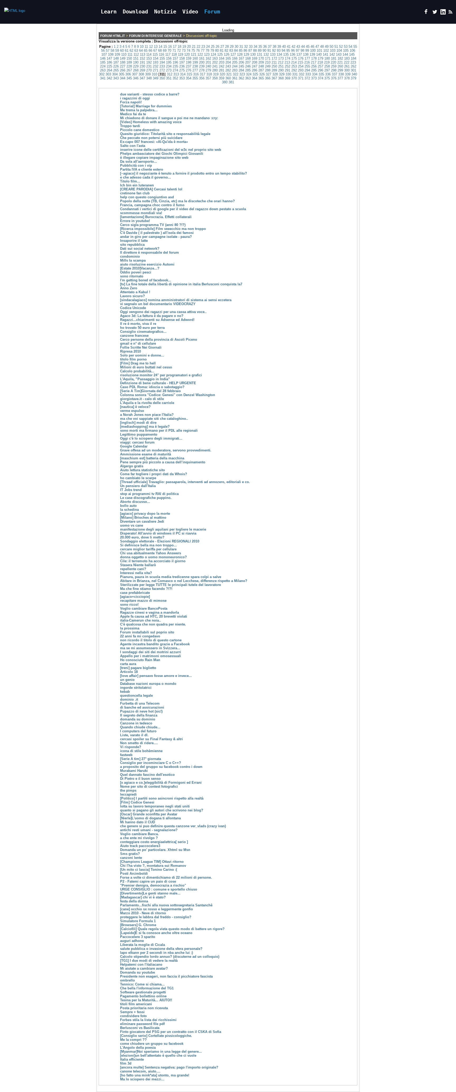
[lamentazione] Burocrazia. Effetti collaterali (156, 217)
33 (251, 47)
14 (160, 47)
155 (162, 58)
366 (267, 78)
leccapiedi (128, 794)
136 (292, 54)
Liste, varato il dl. (134, 735)
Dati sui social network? (139, 249)
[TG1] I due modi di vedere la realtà (149, 961)
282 (228, 70)
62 (131, 50)
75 (193, 50)
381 (231, 82)
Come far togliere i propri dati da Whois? (153, 474)
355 (195, 78)
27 (222, 47)
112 (136, 54)
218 (320, 62)
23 (203, 47)
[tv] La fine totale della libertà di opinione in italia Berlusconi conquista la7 (181, 284)
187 (116, 62)
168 (248, 58)
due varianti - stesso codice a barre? (149, 94)
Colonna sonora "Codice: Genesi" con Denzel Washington (167, 395)
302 (101, 74)
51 (336, 47)
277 (195, 70)
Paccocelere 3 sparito (137, 937)
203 (221, 62)
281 (221, 70)
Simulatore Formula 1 (138, 921)
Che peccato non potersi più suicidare (151, 138)
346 (136, 78)
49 (327, 47)
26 (217, 47)
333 (308, 74)
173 (281, 58)
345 (129, 78)
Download (135, 11)
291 (287, 70)
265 (116, 70)
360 (228, 78)
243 (228, 66)
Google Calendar (134, 446)
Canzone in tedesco (136, 723)
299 (340, 70)
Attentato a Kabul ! (135, 292)
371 (300, 78)
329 (281, 74)
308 (141, 74)
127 (233, 54)
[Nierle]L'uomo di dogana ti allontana (150, 818)
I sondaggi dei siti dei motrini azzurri (150, 652)
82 (226, 50)
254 (300, 66)
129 (246, 54)
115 (155, 54)
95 (288, 50)
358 (215, 78)
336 (328, 74)
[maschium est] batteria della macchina (152, 458)
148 (116, 58)
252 (287, 66)
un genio (127, 680)
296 (320, 70)
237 (188, 66)
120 (187, 54)
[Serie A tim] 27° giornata (140, 759)
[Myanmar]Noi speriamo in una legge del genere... (161, 1051)
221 (340, 62)
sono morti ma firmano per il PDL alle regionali (159, 430)
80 (217, 50)
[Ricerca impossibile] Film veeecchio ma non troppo (163, 229)
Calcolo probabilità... (137, 371)
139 (312, 54)
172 (274, 58)
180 (327, 58)
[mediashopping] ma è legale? (145, 427)
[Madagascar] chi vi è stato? (143, 897)
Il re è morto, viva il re (138, 324)
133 (273, 54)
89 (260, 50)
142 (332, 54)
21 (194, 47)
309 (148, 74)
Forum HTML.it (112, 36)
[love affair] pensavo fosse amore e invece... (156, 676)
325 (255, 74)
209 (261, 62)
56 (103, 50)
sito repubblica (132, 245)
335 (321, 74)
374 (320, 78)
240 (208, 66)
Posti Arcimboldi (134, 873)
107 (104, 54)
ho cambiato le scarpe (138, 478)
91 (269, 50)
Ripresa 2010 (130, 351)
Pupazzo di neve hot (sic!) (141, 711)
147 (109, 58)
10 (142, 47)
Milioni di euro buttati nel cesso (146, 367)
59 (117, 50)
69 (165, 50)
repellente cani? (133, 569)
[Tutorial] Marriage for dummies (146, 106)
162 (208, 58)
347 (142, 78)
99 (307, 50)
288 (267, 70)
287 (261, 70)
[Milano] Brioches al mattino (143, 517)
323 (242, 74)
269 (142, 70)
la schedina (129, 510)
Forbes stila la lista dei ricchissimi (148, 1020)
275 (182, 70)
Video (190, 11)
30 (236, 47)
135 (286, 54)
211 (274, 62)
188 (122, 62)
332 (301, 74)
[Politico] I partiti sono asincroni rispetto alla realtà (161, 798)
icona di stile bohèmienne (141, 751)
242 (221, 66)
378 (347, 78)
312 (169, 74)
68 (160, 50)
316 (196, 74)
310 (154, 74)
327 (268, 74)
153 (149, 58)
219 (327, 62)
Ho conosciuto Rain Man (140, 660)
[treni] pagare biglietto (138, 668)
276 (188, 70)
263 (103, 70)
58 (112, 50)
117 (167, 54)
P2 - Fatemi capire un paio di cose (148, 881)
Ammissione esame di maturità (145, 454)
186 (109, 62)
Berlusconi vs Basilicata (139, 1028)
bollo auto (128, 506)
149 (122, 58)
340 (354, 74)
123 (207, 54)
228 (129, 66)
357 (208, 78)
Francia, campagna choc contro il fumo (152, 205)
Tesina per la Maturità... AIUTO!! (146, 1000)
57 (108, 50)
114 (148, 54)
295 (314, 70)
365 (261, 78)
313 (176, 74)
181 (333, 58)
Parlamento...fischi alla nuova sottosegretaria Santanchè (166, 905)
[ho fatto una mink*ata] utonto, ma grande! (154, 1075)
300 (347, 70)
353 (182, 78)
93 (279, 50)
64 (141, 50)
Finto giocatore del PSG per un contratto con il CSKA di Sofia (170, 1032)
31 (241, 47)
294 (307, 70)
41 (289, 47)
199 (195, 62)
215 (300, 62)
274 (175, 70)
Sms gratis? (130, 854)
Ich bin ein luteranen (137, 185)
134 (279, 54)
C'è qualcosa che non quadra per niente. (153, 624)
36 (265, 47)
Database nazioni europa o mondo (148, 684)
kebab (125, 692)
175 (294, 58)
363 (248, 78)
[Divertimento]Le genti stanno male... (150, 893)
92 (274, 50)
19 (184, 47)
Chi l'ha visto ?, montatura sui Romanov (153, 866)
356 (202, 78)
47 (317, 47)
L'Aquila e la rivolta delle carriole (147, 403)
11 (146, 47)
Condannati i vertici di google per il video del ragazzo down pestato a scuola (183, 209)
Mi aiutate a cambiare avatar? (144, 968)
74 (188, 50)
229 (136, 66)
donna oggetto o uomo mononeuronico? (153, 557)
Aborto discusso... (135, 502)
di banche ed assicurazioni (142, 707)
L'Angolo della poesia (138, 1048)
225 (109, 66)
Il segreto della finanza (138, 715)
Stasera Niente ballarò (138, 565)
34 (255, 47)
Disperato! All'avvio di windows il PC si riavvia (158, 533)
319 (215, 74)
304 (115, 74)
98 (302, 50)
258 (327, 66)
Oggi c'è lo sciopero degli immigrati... (151, 438)
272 (162, 70)
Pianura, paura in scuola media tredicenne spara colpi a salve (170, 577)
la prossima (129, 628)
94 (283, 50)
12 (151, 47)
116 (161, 54)
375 (327, 78)
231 (149, 66)
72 (179, 50)
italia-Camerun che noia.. (140, 620)
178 (314, 58)
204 (228, 62)
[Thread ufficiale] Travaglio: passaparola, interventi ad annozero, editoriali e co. (185, 482)
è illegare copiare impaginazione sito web (154, 158)
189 (129, 62)
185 (103, 62)
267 (129, 70)
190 (136, 62)
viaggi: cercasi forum (137, 442)
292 (294, 70)
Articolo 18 (129, 672)
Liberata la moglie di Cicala (142, 945)
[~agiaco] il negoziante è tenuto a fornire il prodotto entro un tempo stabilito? (183, 173)
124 (213, 54)
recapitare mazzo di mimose (143, 601)
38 (274, 47)
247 (254, 66)
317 (202, 74)
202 (215, 62)
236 (182, 66)
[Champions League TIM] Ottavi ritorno (152, 862)
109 (117, 54)
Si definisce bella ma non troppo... (148, 545)
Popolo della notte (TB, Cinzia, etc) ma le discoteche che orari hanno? (177, 201)
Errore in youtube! (135, 221)
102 (326, 50)
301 (353, 70)
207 (248, 62)
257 (320, 66)
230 (142, 66)
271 (155, 70)
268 (136, 70)
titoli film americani (136, 1004)
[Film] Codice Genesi (137, 802)
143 (338, 54)
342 (109, 78)
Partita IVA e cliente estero (141, 169)
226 (116, 66)
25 (213, 47)
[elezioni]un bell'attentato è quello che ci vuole (158, 1055)
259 (333, 66)
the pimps (128, 790)
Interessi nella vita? (136, 573)
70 (169, 50)
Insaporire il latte (134, 241)
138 (305, 54)
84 (236, 50)
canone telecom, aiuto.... (140, 1071)
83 (231, 50)
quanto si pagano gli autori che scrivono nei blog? (161, 810)
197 (182, 62)
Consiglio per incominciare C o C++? (150, 763)
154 (155, 58)
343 (116, 78)
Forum (212, 11)
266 (122, 70)
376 (333, 78)
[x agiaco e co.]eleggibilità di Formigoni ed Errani (161, 783)
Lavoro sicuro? (132, 296)
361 (235, 78)
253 (294, 66)
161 (202, 58)
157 (175, 58)
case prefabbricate (135, 593)
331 (295, 74)
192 (149, 62)
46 (312, 47)
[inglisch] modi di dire (138, 423)
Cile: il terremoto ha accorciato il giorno (153, 561)
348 (149, 78)
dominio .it (129, 699)
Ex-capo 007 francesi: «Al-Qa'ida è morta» (154, 142)
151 (136, 58)
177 (307, 58)
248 (261, 66)
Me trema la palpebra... (139, 110)
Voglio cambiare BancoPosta (143, 608)
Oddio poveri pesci (135, 272)
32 (246, 47)
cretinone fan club (135, 193)
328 (275, 74)
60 (122, 50)
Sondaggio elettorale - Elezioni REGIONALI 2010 (159, 541)
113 (142, 54)
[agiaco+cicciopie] (135, 597)
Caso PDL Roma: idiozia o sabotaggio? (152, 387)
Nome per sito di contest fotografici (149, 786)
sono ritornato (131, 276)
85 (241, 50)
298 (333, 70)
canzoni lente (131, 858)
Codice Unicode (133, 308)
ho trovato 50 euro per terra (142, 328)
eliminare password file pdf (142, 1024)
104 (339, 50)
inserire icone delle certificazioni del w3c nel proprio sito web (170, 150)
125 (220, 54)
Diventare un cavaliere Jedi (142, 521)
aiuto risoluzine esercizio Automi (147, 264)
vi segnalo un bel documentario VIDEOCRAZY (158, 304)
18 (179, 47)
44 (303, 47)
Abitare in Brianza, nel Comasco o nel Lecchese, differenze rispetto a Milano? (183, 581)
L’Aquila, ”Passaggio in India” (145, 379)
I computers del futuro (138, 731)
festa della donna (134, 901)
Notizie (165, 11)
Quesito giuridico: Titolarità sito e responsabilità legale (165, 134)
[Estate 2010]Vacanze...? (139, 268)
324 (248, 74)
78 (207, 50)
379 (353, 78)
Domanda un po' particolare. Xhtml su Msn (155, 850)
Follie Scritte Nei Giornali (141, 347)
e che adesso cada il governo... (145, 177)
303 (108, 74)
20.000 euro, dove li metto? (142, 537)
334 (314, 74)
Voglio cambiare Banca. (139, 834)
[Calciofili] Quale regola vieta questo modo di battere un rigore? (172, 929)
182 (340, 58)
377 (340, 78)
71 (174, 50)
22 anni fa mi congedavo (140, 636)
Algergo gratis (131, 466)
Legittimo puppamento (138, 434)
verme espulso (132, 411)
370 (294, 78)
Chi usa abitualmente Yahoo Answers (150, 553)
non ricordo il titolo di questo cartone (151, 640)
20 (189, 47)
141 (325, 54)
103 (332, 50)
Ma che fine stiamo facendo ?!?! (146, 589)
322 (235, 74)
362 (241, 78)
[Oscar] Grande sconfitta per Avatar (148, 814)
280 (215, 70)
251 (281, 66)
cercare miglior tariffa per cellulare (148, 549)
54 (350, 47)
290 (281, 70)
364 (254, 78)
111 (129, 54)
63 (136, 50)
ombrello (127, 980)
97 (298, 50)
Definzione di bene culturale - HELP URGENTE (158, 383)
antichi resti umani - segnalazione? (149, 830)
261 (347, 66)
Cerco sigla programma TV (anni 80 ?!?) (153, 225)
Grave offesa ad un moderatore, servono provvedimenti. (165, 450)
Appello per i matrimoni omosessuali (150, 656)
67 (155, 50)
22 (198, 47)
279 (208, 70)
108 (110, 54)
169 (254, 58)
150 (129, 58)
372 (307, 78)
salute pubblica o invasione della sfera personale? (161, 949)
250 (274, 66)
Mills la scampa (133, 260)
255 (307, 66)
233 (162, 66)
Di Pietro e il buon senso (140, 779)
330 (288, 74)
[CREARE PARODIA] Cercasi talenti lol (151, 189)
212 (280, 62)
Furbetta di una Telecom (140, 703)
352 (175, 78)
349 (155, 78)
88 (255, 50)
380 (224, 82)
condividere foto (133, 1016)
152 (142, 58)
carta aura (128, 664)
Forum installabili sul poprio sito (147, 632)
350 (162, 78)
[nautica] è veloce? (135, 407)
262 (353, 66)
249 (267, 66)
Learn (109, 11)
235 (175, 66)
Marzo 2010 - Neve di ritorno (143, 913)
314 (183, 74)
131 (259, 54)
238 (195, 66)
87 (250, 50)
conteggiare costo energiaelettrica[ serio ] (154, 842)
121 (193, 54)
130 (253, 54)
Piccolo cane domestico (139, 130)
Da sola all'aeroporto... (138, 161)
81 (222, 50)
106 (352, 50)
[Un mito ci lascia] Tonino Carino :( (148, 870)
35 (260, 47)
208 (254, 62)
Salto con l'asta (132, 146)
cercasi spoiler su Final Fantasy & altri (151, 739)
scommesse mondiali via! (141, 213)
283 (235, 70)
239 (202, 66)
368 (281, 78)
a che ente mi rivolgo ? (139, 838)
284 (241, 70)
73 (184, 50)
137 (299, 54)
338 (341, 74)
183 (347, 58)
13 (156, 47)
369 (287, 78)
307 (134, 74)
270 (149, 70)
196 (175, 62)
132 (266, 54)
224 (103, 66)
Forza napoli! (131, 102)
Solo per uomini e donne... (142, 355)
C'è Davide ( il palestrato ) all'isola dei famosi (157, 233)
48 (322, 47)
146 (103, 58)
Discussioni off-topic (171, 41)
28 (227, 47)
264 (109, 70)
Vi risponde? (130, 747)
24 (208, 47)
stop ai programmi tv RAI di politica (149, 494)
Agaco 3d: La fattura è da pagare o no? (151, 316)
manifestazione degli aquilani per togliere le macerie (163, 529)
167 (241, 58)
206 (241, 62)
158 (182, 58)
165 (228, 58)
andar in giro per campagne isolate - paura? (156, 237)
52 (341, 47)
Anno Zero (128, 288)
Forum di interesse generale (155, 36)
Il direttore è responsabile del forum (149, 252)
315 (189, 74)
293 (300, 70)
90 (264, 50)
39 (279, 47)
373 (314, 78)
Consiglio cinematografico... (143, 332)
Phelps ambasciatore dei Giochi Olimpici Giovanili (161, 154)
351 (169, 78)
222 (346, 62)
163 (215, 58)
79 (212, 50)
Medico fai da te (133, 114)
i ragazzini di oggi (135, 98)
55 (355, 47)
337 (334, 74)
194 (162, 62)
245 (241, 66)
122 (200, 54)
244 (235, 66)
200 (202, 62)
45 (308, 47)
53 (346, 47)
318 (209, 74)
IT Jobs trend (131, 490)
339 (347, 74)
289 (274, 70)
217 (313, 62)
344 (122, 78)
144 (345, 54)
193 (155, 62)
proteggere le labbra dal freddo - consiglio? (155, 917)
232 (155, 66)
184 (353, 58)
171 (267, 58)
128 (240, 54)
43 (298, 47)
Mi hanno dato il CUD (137, 822)
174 (287, 58)
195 (169, 62)
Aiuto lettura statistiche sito (142, 470)
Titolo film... (130, 181)
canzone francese (134, 336)
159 (188, 58)
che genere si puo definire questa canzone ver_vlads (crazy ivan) (173, 826)
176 (300, 58)
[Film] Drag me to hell (138, 363)
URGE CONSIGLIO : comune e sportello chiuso (158, 889)
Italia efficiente (132, 1059)
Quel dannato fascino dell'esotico (147, 775)
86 (245, 50)
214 (294, 62)
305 (121, 74)
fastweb (126, 755)
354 (188, 78)
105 (346, 50)
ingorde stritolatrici (135, 688)
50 (331, 47)
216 (307, 62)
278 (202, 70)
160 (195, 58)
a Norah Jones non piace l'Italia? (147, 415)
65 (146, 50)
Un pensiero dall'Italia (138, 486)
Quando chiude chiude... (140, 727)
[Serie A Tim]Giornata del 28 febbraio (150, 391)
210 (267, 62)
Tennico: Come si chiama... (142, 984)
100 (313, 50)
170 (261, 58)
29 (232, 47)
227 (122, 66)
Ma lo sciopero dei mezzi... (142, 1079)
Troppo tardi (130, 126)
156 (169, 58)
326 (262, 74)
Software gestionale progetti (143, 992)
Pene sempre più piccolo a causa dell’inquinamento (162, 462)
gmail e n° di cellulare (138, 343)
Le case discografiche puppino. (146, 498)
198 (188, 62)
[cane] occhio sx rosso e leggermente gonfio (156, 909)
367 (274, 78)
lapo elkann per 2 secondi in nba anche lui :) (156, 953)
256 (314, 66)
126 (226, 54)
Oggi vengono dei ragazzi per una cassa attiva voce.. (163, 312)
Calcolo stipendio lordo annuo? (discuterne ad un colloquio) (169, 957)
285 (248, 70)
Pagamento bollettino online (143, 996)
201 (208, 62)
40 (284, 47)
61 (127, 50)
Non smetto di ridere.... (139, 743)
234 (169, 66)
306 (128, 74)
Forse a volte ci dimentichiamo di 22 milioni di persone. (166, 877)
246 (248, 66)
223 (353, 62)
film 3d (125, 1063)
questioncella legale (136, 695)
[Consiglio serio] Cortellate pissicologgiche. (156, 1036)
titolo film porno (133, 359)
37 (270, 47)
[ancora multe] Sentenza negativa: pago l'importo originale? (169, 1067)
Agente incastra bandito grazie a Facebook (155, 644)
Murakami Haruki (134, 771)
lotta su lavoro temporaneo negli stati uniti (155, 806)
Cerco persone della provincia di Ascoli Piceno (158, 339)
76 (198, 50)
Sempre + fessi (132, 1012)
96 (293, 50)
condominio (130, 256)
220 (333, 62)
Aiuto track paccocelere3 (140, 846)
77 (203, 50)
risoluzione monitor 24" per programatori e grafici (161, 375)
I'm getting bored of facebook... (145, 280)
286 (254, 70)
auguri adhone (132, 941)
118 (174, 54)
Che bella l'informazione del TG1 (147, 988)
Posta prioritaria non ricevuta (144, 1008)
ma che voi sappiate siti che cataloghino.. (154, 419)
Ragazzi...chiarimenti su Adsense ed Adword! (157, 320)
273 (169, 70)
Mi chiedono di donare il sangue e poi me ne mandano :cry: (169, 118)
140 (319, 54)
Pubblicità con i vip (136, 165)
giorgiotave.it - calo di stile (142, 399)
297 (327, 70)
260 (340, 66)
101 (319, 50)
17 (175, 47)
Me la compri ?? (133, 1040)
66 (150, 50)
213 (287, 62)
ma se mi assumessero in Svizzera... (150, 648)
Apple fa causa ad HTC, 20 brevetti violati (153, 616)
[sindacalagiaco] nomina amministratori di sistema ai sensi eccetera (175, 300)
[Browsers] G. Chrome (138, 925)
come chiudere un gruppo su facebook (151, 1044)
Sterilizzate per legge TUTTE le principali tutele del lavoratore (170, 585)
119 (180, 54)
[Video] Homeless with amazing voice (151, 122)
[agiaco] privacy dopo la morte (145, 514)
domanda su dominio (137, 719)
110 (123, 54)
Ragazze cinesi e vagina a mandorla (149, 612)
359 (221, 78)
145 (352, 54)
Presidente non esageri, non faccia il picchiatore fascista (166, 976)
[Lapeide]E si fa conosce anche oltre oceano (156, 933)
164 (221, 58)
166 (235, 58)
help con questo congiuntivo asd (147, 197)
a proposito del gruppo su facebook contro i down (161, 767)
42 (293, 47)
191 (142, 62)
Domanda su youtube (137, 972)
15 (165, 47)
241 (215, 66)
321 (229, 74)
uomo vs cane (131, 525)
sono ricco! (129, 605)
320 (222, 74)
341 (103, 78)
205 (235, 62)
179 (320, 58)
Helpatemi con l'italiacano (141, 964)
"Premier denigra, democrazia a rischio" (153, 885)
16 (170, 47)
